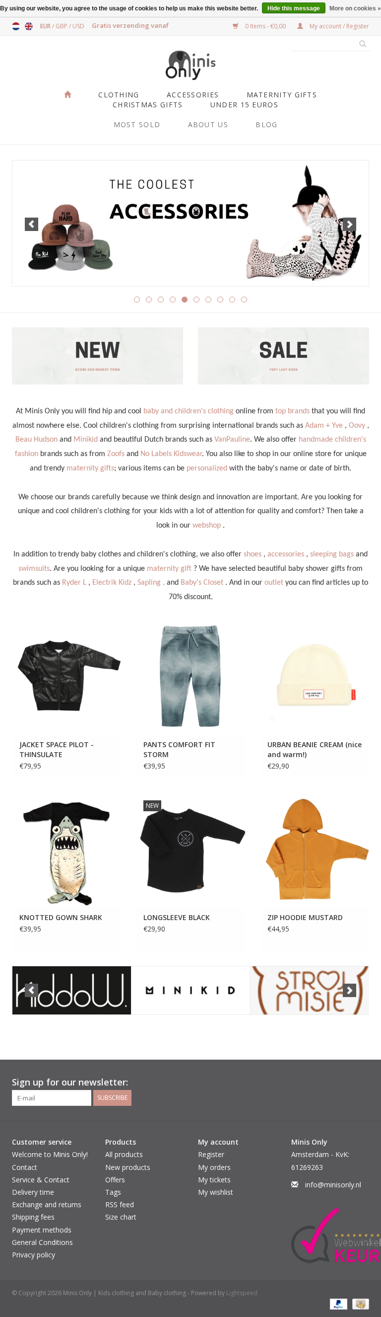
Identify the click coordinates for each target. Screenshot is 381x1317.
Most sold (137, 124)
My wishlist (215, 1192)
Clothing (118, 94)
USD (78, 26)
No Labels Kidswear (171, 454)
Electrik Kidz (111, 583)
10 (244, 300)
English (29, 26)
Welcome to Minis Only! (50, 1154)
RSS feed (119, 1204)
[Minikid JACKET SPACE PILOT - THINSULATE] (66, 677)
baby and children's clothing (188, 411)
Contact (24, 1167)
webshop (206, 526)
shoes (252, 554)
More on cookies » (355, 8)
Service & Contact (40, 1179)
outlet (273, 583)
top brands (292, 411)
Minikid (85, 440)
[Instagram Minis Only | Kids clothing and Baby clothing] (361, 1082)
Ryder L (74, 583)
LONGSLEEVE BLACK (176, 917)
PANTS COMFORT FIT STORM (179, 749)
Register (211, 1154)
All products (124, 1154)
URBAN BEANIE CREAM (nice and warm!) (314, 749)
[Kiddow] (71, 990)
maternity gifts (90, 468)
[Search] (359, 44)
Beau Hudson (36, 440)
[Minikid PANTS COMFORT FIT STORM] (190, 677)
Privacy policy (33, 1254)
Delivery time (33, 1192)
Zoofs (116, 454)
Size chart (120, 1217)
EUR (46, 26)
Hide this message (293, 8)
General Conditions (42, 1242)
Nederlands (16, 26)
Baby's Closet (202, 583)
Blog (266, 124)
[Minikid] (190, 990)
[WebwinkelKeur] (330, 1235)
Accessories (193, 94)
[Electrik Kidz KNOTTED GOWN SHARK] (66, 850)
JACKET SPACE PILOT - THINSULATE (56, 749)
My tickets (214, 1179)
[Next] (349, 224)
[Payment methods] (337, 1303)
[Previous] (31, 224)
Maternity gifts (282, 94)
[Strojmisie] (310, 990)
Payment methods (41, 1230)
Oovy (357, 426)
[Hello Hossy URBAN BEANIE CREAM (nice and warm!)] (314, 677)
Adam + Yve (324, 426)
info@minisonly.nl (333, 1184)
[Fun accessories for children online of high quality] (190, 223)
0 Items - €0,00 (265, 26)
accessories (285, 554)
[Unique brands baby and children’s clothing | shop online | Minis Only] (190, 65)
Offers (115, 1179)
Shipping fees (33, 1217)
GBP (62, 26)
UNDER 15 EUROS (244, 104)
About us (208, 124)
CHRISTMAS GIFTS (148, 104)
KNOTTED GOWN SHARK (60, 917)
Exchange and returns (46, 1204)
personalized (207, 468)
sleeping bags (332, 554)
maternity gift (169, 569)
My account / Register (338, 26)
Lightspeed (241, 1293)
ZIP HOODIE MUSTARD (305, 917)
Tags (113, 1192)
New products (127, 1167)
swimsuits (34, 569)
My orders (214, 1167)
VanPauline (232, 440)
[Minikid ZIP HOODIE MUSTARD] (314, 850)
